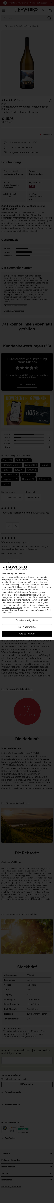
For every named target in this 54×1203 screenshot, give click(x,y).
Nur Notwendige (27, 627)
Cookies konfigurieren (27, 620)
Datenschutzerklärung (12, 607)
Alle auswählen (27, 633)
